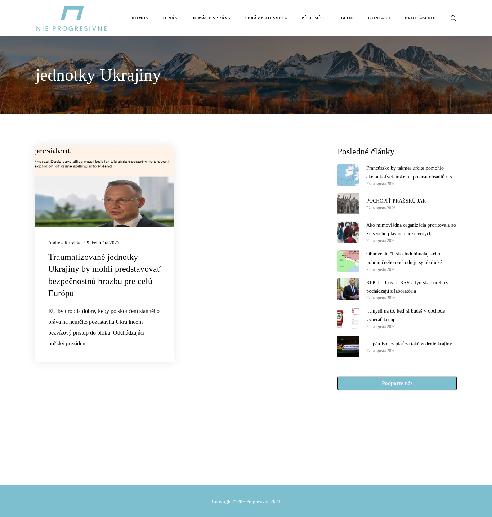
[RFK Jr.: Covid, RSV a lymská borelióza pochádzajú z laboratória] (348, 289)
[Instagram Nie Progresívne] (243, 469)
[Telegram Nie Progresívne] (227, 469)
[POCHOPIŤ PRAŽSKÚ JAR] (348, 203)
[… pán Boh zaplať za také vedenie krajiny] (348, 346)
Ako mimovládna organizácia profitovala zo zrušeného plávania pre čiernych (411, 229)
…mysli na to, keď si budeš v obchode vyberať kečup (405, 315)
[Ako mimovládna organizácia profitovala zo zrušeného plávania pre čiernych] (348, 232)
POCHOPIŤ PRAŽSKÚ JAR (396, 201)
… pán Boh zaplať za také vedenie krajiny (409, 343)
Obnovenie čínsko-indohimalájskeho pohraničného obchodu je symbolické (404, 258)
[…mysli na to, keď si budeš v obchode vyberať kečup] (348, 318)
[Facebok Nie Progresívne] (212, 469)
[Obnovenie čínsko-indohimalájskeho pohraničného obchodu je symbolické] (348, 261)
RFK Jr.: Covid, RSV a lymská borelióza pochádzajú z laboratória (407, 287)
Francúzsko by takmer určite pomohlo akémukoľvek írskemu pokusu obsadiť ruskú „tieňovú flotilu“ (411, 173)
